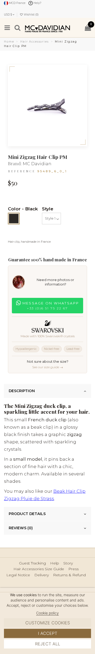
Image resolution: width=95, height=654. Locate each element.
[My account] (78, 27)
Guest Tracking (32, 563)
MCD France (16, 3)
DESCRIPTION (22, 391)
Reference (21, 171)
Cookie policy (47, 613)
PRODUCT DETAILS (27, 514)
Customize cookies (47, 622)
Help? (37, 3)
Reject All (47, 643)
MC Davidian (37, 163)
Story (68, 563)
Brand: (15, 163)
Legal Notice (18, 575)
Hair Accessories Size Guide (38, 569)
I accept (47, 633)
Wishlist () (31, 14)
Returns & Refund (69, 575)
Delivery (41, 575)
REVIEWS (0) (21, 528)
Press (73, 569)
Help (54, 563)
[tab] (47, 391)
